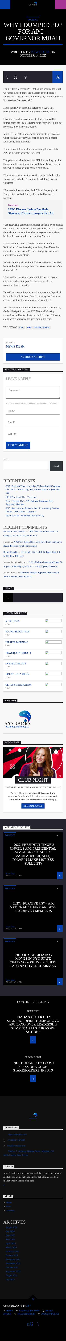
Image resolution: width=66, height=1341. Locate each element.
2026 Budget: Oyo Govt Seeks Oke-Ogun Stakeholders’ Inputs (33, 1066)
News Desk (40, 52)
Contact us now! (29, 1310)
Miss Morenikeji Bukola (14, 531)
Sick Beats (12, 621)
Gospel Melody (15, 663)
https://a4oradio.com (17, 1134)
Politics (33, 20)
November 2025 (13, 1263)
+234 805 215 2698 (16, 1140)
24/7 (28, 1305)
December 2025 (13, 1259)
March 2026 (11, 1247)
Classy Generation (18, 684)
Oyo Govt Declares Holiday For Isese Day (25, 515)
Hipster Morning (16, 642)
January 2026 (12, 1255)
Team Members (26, 1314)
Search (6, 459)
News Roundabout (18, 653)
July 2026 (10, 1231)
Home (9, 1202)
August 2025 (11, 1275)
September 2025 (13, 1271)
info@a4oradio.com (16, 1146)
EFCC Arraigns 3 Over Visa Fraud (21, 497)
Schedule (10, 1210)
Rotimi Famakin (10, 552)
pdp (29, 327)
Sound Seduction (17, 631)
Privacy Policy (50, 1314)
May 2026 (10, 1239)
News (8, 1206)
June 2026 (10, 1235)
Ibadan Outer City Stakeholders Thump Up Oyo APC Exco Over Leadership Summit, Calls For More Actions (33, 1024)
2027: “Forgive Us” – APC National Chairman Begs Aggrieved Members (33, 907)
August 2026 (11, 1227)
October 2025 (12, 1267)
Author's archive (33, 356)
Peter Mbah (42, 327)
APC (21, 327)
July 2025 (10, 1279)
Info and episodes (33, 806)
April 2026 (11, 1243)
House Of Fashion (17, 674)
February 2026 (12, 1251)
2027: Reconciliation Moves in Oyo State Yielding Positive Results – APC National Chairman (33, 960)
